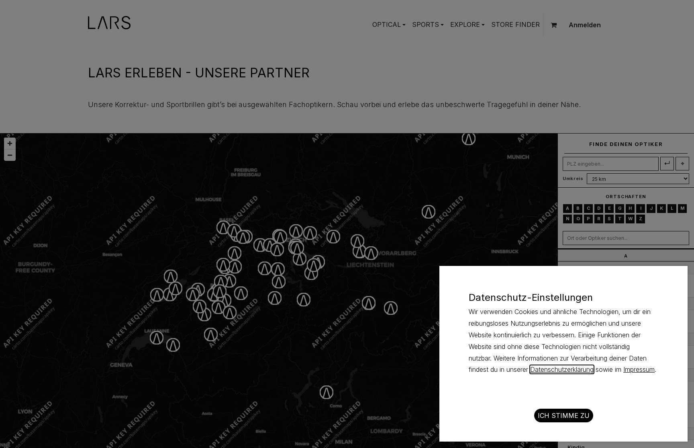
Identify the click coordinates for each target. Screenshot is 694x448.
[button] (563, 415)
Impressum (639, 369)
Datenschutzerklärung (562, 369)
